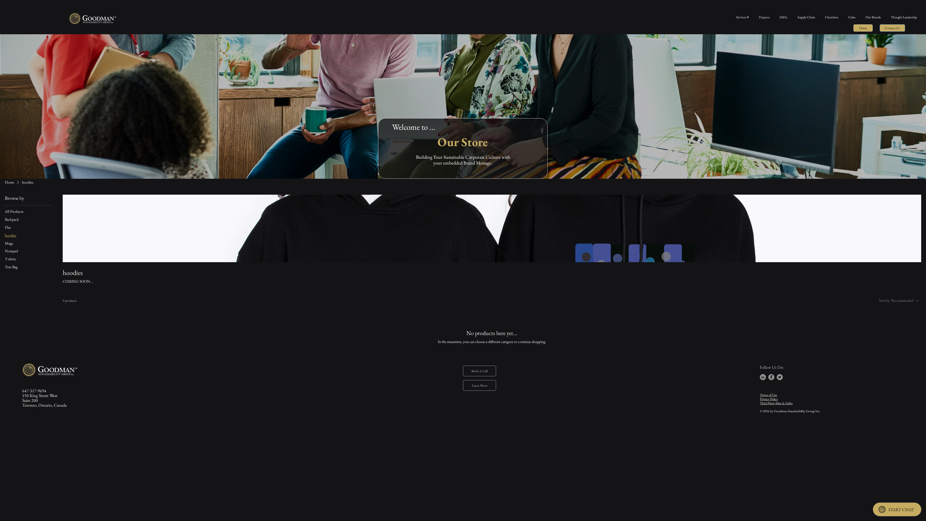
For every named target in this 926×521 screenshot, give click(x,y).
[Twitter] (780, 377)
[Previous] (26, 106)
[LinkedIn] (763, 377)
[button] (892, 28)
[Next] (900, 106)
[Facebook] (771, 377)
